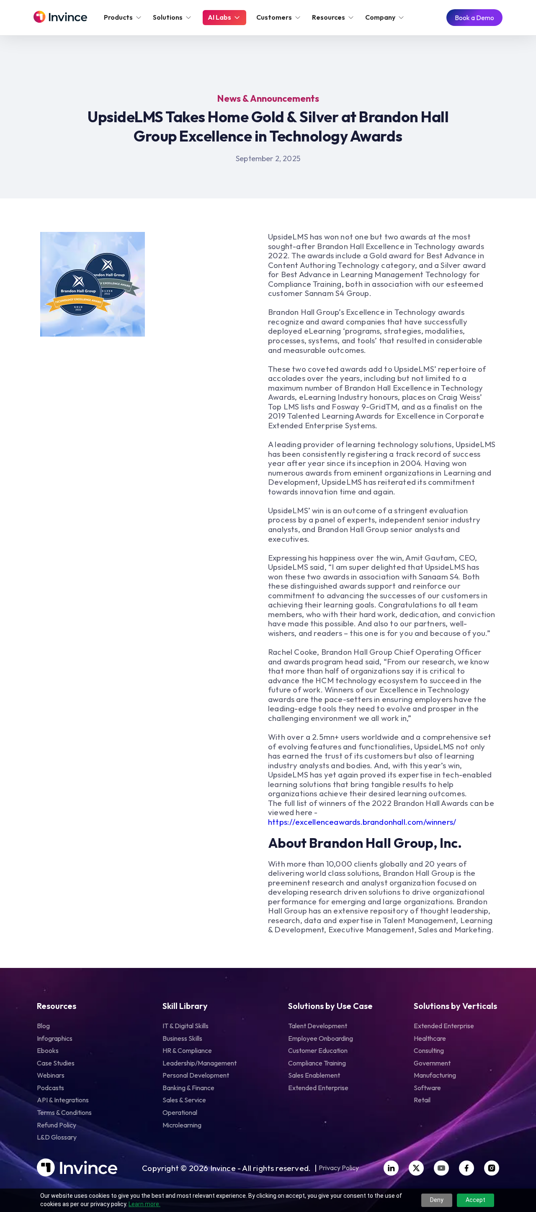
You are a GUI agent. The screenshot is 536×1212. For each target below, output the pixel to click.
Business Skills (182, 1038)
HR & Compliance (187, 1050)
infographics (54, 1038)
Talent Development (317, 1026)
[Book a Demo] (474, 17)
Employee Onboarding (320, 1038)
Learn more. (144, 1204)
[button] (123, 17)
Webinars (50, 1075)
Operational (179, 1112)
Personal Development (195, 1075)
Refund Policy (56, 1125)
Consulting (429, 1050)
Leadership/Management (199, 1063)
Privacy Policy (339, 1168)
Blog (43, 1026)
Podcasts (50, 1087)
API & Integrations (63, 1100)
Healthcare (430, 1038)
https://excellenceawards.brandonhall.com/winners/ (362, 822)
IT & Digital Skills (185, 1026)
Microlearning (181, 1125)
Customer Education (318, 1050)
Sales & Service (184, 1100)
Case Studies (56, 1063)
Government (432, 1063)
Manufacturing (435, 1075)
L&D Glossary (57, 1137)
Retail (422, 1100)
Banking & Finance (188, 1087)
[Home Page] (60, 17)
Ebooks (48, 1050)
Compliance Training (317, 1063)
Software (427, 1087)
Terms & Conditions (64, 1112)
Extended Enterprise (318, 1087)
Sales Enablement (314, 1075)
